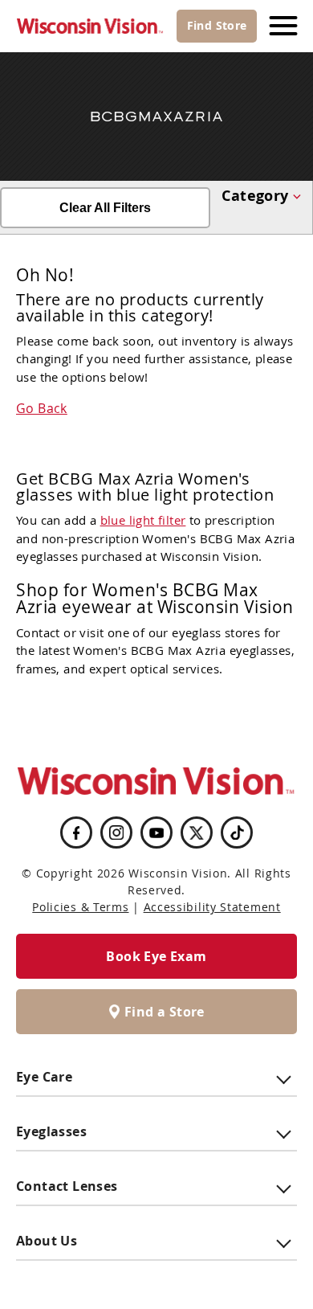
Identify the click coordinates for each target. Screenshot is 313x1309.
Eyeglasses (51, 1131)
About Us (46, 1241)
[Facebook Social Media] (76, 832)
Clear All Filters (105, 208)
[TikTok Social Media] (237, 832)
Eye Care (44, 1077)
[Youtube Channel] (156, 833)
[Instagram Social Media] (116, 832)
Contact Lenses (67, 1186)
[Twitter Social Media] (196, 832)
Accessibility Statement (212, 906)
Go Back (41, 408)
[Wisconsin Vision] (90, 26)
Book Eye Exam (156, 956)
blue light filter (143, 520)
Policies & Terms (80, 906)
